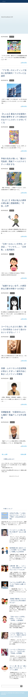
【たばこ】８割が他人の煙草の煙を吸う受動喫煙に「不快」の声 (13, 203)
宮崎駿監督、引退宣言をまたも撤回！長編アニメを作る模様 (13, 415)
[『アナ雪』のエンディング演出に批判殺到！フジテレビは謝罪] (14, 96)
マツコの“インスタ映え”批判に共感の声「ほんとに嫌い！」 (18, 531)
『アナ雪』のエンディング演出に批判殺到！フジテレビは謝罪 (13, 73)
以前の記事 (23, 454)
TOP (7, 16)
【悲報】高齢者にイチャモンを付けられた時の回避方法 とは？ (18, 600)
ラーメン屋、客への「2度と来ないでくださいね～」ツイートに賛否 (18, 667)
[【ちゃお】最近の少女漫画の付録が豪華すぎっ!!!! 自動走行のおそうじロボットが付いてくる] (14, 142)
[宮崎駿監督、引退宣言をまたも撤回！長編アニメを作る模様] (14, 438)
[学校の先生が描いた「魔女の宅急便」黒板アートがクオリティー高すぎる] (14, 184)
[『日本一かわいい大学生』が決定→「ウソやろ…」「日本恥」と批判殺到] (14, 270)
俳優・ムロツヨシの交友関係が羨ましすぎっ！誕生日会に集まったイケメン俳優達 (13, 371)
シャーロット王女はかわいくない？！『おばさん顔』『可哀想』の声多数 (18, 651)
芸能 (11, 378)
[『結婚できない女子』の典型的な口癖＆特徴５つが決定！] (14, 308)
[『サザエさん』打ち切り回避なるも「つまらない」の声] (14, 52)
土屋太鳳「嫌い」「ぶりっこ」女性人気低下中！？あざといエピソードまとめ (18, 567)
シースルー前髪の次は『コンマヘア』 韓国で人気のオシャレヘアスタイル (18, 635)
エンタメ (12, 36)
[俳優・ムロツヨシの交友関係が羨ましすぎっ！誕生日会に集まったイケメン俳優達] (14, 394)
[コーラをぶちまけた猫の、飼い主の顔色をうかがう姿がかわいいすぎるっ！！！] (14, 352)
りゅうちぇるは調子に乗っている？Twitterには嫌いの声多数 (18, 584)
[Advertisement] (14, 19)
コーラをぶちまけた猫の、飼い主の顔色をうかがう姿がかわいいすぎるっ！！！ (13, 329)
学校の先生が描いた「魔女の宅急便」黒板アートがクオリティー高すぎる (13, 161)
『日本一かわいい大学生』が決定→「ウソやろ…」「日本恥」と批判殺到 (13, 247)
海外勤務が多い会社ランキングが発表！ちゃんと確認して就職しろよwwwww (18, 549)
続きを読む (24, 62)
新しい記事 (4, 454)
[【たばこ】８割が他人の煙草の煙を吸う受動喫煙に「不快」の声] (14, 226)
